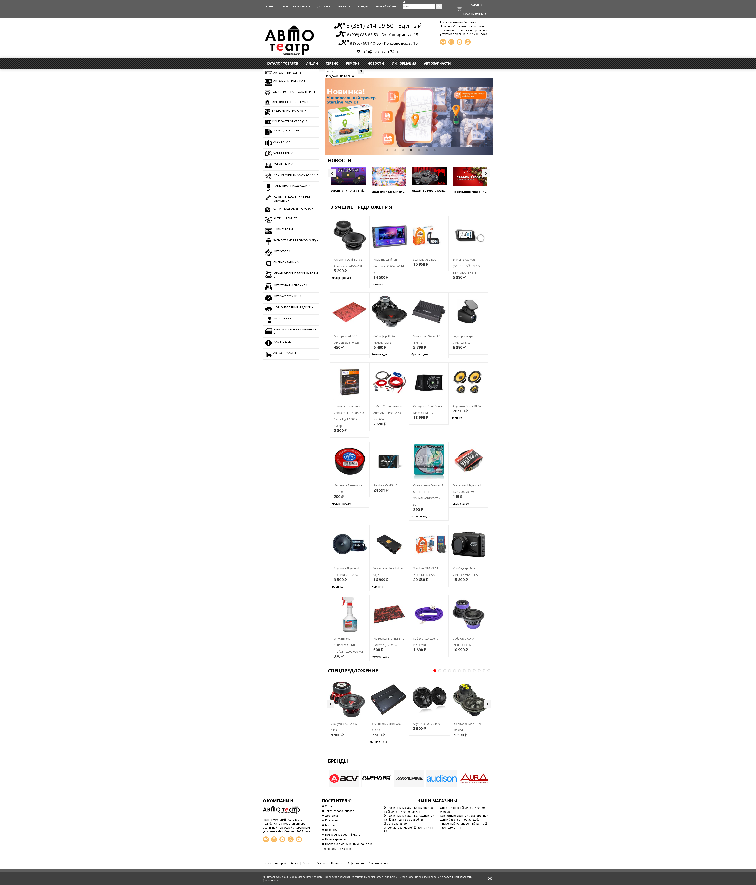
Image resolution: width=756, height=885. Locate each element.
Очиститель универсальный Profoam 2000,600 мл (348, 636)
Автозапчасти (437, 63)
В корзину (349, 275)
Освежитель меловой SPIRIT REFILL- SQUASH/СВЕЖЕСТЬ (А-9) (427, 493)
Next (496, 116)
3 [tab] (403, 150)
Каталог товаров (282, 63)
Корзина (476, 4)
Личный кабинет (387, 6)
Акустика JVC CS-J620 (425, 715)
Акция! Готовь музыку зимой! (434, 190)
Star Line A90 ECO (423, 251)
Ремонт (353, 63)
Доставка (323, 6)
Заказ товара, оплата (295, 6)
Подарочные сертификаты (342, 834)
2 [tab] (395, 150)
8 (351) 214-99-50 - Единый (383, 25)
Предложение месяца (339, 76)
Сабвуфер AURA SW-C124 (346, 721)
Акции (312, 63)
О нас (270, 6)
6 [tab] (427, 150)
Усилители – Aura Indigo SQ (351, 190)
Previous (322, 116)
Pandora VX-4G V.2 (383, 476)
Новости (376, 63)
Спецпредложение (353, 670)
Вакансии (331, 830)
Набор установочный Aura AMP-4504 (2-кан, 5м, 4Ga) (389, 403)
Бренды (363, 6)
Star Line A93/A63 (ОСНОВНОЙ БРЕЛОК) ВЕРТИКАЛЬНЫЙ (466, 257)
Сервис (332, 63)
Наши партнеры (335, 839)
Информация (404, 63)
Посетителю (337, 801)
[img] (404, 2)
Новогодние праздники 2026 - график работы (487, 191)
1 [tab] (387, 150)
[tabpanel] (409, 116)
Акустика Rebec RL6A (465, 401)
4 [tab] (411, 150)
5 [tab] (419, 150)
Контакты (344, 6)
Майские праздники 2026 (390, 191)
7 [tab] (435, 150)
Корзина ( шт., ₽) (476, 13)
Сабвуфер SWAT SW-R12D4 (470, 721)
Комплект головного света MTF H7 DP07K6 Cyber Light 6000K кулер (348, 410)
